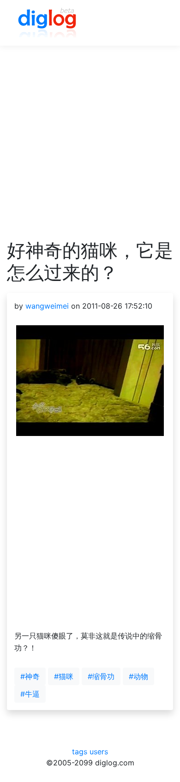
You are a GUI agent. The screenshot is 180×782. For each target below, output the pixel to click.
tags (79, 751)
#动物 (138, 676)
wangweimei (47, 305)
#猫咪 (63, 676)
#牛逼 (30, 693)
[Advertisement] (90, 149)
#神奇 (30, 676)
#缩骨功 (101, 676)
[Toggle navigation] (153, 23)
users (99, 751)
